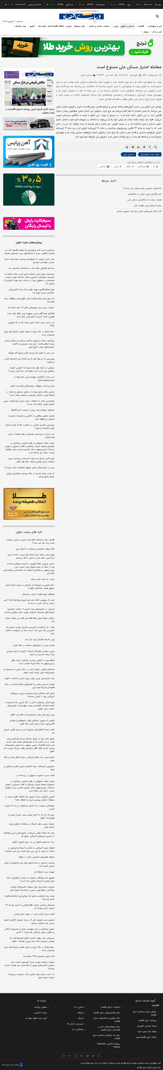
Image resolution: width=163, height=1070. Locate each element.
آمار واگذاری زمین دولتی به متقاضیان (144, 194)
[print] (126, 147)
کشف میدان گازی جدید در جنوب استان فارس (34, 914)
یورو (116, 4)
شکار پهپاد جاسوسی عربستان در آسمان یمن (35, 549)
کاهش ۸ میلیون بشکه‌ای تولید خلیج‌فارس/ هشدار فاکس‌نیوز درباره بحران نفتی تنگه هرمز (32, 722)
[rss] (81, 1055)
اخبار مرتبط (109, 181)
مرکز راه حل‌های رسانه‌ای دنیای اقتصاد (106, 1037)
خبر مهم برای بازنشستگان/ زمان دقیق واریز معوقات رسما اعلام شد (29, 300)
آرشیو (32, 26)
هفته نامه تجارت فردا (147, 1031)
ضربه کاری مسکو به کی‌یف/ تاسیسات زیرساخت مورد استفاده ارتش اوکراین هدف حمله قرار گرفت (31, 460)
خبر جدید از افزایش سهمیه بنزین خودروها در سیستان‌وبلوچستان (34, 378)
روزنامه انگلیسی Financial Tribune (108, 1045)
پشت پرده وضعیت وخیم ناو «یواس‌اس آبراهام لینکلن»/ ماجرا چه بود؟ (29, 897)
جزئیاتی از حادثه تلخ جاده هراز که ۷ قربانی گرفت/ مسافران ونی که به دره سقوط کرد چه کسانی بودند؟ (31, 369)
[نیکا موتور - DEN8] (28, 123)
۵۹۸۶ (150, 75)
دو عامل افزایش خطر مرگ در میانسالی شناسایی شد (31, 268)
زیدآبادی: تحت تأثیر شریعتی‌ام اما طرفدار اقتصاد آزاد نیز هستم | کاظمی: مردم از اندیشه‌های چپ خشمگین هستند (29, 252)
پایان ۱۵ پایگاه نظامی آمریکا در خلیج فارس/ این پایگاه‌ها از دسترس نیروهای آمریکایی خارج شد (29, 834)
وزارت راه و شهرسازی (150, 154)
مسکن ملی (128, 154)
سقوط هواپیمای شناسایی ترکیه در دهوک (36, 857)
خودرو (69, 26)
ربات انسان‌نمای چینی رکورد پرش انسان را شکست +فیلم (29, 678)
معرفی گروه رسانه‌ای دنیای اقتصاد (144, 1013)
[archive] (64, 1055)
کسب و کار (157, 32)
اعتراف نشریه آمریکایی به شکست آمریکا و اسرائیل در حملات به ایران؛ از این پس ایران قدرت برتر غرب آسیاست (29, 849)
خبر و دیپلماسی (154, 26)
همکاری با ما (77, 1029)
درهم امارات (88, 4)
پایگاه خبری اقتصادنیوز (146, 1037)
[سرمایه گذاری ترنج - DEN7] (81, 47)
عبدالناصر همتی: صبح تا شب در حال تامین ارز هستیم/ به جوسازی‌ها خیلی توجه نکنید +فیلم (28, 671)
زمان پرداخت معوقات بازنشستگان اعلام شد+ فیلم (32, 386)
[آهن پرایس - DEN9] (28, 152)
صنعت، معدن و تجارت (99, 26)
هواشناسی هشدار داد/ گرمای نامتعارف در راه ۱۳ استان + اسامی (29, 807)
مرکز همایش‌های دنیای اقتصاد (106, 1012)
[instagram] (98, 1055)
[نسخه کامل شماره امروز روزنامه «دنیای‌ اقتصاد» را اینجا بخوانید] (28, 87)
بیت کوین (57, 4)
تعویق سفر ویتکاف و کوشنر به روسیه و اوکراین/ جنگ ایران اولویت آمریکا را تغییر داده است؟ (30, 879)
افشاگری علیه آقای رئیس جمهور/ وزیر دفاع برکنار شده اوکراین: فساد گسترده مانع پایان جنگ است (30, 315)
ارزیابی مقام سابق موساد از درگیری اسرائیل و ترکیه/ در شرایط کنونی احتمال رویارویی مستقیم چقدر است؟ (30, 393)
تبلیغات (80, 1012)
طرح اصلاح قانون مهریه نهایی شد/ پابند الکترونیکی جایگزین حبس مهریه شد (31, 291)
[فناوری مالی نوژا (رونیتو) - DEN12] (28, 504)
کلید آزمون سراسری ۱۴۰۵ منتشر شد (38, 956)
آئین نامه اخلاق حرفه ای (36, 1018)
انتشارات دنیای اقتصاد (110, 1007)
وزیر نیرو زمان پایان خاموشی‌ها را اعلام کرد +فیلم (32, 714)
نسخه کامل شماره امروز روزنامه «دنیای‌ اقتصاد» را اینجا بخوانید (30, 111)
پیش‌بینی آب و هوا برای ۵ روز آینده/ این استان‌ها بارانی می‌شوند (29, 360)
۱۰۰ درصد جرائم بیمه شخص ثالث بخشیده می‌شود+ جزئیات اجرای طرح (31, 976)
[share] (75, 1055)
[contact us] (70, 1055)
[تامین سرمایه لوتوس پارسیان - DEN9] (28, 189)
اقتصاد (140, 26)
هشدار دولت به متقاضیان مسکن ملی (144, 199)
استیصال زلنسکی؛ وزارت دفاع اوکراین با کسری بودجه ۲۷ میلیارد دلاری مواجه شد (29, 907)
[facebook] (149, 147)
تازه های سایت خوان (29, 532)
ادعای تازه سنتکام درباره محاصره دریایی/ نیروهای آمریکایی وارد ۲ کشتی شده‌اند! (32, 695)
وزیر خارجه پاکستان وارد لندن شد (39, 639)
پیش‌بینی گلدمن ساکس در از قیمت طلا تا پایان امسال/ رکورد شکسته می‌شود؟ (29, 426)
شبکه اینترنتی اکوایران (146, 1026)
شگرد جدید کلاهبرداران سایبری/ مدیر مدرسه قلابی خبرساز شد (29, 731)
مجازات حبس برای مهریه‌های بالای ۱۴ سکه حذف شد (31, 307)
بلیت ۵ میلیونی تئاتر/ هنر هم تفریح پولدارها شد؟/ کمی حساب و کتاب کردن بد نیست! (29, 602)
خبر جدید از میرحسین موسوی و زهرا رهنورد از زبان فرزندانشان (31, 436)
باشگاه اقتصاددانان (55, 26)
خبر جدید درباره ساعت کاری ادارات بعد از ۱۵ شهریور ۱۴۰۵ (31, 324)
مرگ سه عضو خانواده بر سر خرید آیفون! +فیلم (33, 842)
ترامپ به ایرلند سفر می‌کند (42, 579)
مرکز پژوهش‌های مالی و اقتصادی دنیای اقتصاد (109, 1028)
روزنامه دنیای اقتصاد (147, 1020)
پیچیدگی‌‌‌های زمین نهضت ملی (147, 205)
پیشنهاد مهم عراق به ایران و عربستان (38, 594)
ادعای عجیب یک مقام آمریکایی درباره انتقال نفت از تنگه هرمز (29, 759)
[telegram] (132, 147)
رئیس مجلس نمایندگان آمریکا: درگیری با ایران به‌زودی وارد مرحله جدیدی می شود (30, 653)
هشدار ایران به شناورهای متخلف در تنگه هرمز (33, 645)
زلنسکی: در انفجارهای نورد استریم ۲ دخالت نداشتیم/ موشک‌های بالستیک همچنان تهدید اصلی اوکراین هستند (29, 611)
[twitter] (144, 147)
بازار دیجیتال (79, 26)
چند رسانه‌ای (20, 26)
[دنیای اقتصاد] (81, 16)
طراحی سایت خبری (12, 1065)
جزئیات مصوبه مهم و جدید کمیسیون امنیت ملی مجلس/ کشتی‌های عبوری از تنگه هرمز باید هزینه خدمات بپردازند (29, 965)
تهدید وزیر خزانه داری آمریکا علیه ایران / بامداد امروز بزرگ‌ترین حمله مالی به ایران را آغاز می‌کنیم (30, 556)
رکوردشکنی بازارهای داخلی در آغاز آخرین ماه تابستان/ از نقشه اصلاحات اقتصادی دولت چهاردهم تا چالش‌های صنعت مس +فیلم (29, 705)
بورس (116, 26)
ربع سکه (145, 4)
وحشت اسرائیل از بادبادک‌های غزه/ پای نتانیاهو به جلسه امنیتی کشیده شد (29, 864)
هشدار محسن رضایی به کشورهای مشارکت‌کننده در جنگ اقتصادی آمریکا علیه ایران (29, 686)
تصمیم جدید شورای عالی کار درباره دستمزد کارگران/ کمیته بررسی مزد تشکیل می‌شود (29, 921)
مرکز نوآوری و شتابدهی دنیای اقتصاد (106, 1020)
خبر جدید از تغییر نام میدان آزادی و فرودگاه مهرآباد (31, 353)
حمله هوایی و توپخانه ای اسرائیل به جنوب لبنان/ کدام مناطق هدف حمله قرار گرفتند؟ (30, 587)
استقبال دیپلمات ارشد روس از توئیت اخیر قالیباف (32, 410)
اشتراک (80, 1018)
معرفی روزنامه (40, 1007)
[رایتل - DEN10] (28, 223)
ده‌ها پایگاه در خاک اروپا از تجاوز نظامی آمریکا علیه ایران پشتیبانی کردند (29, 333)
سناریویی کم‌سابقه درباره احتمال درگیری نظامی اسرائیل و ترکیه (29, 768)
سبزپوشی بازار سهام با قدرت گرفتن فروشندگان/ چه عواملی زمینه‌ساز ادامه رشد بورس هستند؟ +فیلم (31, 940)
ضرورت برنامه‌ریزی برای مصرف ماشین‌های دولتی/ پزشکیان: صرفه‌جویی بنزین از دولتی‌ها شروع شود (32, 888)
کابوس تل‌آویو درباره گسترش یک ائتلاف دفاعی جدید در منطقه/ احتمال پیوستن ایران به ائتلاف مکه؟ (29, 798)
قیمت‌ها (42, 26)
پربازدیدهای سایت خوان (29, 242)
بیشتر (145, 32)
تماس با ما (78, 1007)
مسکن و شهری (127, 26)
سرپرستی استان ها (75, 1023)
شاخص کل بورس (21, 4)
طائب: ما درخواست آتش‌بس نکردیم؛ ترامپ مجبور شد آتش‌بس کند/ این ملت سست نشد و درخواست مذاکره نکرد (30, 630)
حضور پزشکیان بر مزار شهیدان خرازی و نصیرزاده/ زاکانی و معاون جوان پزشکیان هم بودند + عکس (29, 931)
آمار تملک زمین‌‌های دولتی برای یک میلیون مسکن (139, 211)
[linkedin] (138, 147)
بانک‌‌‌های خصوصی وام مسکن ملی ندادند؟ (142, 188)
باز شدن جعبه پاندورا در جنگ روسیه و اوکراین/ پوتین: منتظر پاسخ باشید (30, 475)
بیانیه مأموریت (40, 1012)
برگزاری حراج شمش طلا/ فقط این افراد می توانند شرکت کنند (29, 620)
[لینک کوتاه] (155, 147)
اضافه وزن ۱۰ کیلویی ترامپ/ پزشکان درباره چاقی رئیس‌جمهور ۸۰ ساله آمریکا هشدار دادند (32, 662)
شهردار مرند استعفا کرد (44, 872)
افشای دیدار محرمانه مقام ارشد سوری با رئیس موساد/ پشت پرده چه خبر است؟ (30, 541)
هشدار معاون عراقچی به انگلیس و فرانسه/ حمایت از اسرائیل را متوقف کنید (31, 417)
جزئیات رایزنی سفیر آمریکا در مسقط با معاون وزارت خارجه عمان (31, 825)
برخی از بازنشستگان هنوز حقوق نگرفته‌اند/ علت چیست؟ (29, 467)
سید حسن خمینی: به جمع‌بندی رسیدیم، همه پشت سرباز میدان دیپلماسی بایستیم (29, 261)
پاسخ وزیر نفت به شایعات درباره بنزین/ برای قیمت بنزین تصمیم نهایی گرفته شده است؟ (29, 402)
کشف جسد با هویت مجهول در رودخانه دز (35, 775)
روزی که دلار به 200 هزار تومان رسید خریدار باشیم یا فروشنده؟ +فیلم (31, 816)
